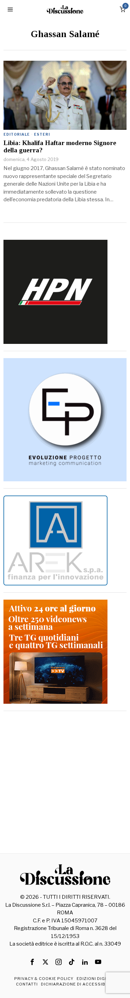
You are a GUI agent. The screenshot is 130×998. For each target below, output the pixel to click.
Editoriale (16, 134)
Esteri (42, 134)
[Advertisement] (65, 783)
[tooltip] (32, 961)
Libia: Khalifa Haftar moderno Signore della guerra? (59, 146)
